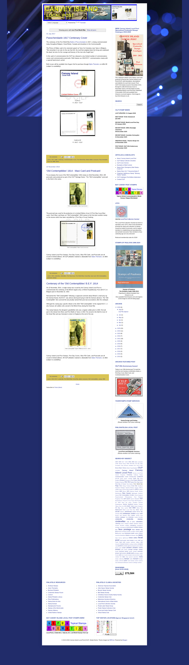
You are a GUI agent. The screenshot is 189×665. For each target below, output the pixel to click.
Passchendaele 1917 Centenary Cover (66, 37)
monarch (117, 544)
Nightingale (134, 493)
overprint (140, 544)
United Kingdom (138, 506)
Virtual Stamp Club (103, 612)
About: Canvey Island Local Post (126, 158)
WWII (134, 508)
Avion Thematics (53, 588)
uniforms (121, 560)
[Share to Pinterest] (73, 157)
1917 (52, 159)
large (116, 537)
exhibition (135, 527)
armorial (117, 513)
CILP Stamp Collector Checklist (126, 161)
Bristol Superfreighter (132, 468)
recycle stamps (128, 555)
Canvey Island (127, 470)
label (137, 535)
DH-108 (117, 478)
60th (133, 463)
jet (130, 535)
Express (122, 482)
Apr (120, 320)
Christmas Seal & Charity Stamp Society (110, 595)
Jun (120, 315)
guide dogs (121, 533)
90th (141, 463)
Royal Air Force (127, 500)
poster (126, 551)
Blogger (124, 640)
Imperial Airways (130, 487)
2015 (119, 354)
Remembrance (119, 500)
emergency (133, 525)
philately (117, 549)
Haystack (117, 487)
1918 (126, 461)
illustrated (122, 535)
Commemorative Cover (70, 159)
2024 (119, 331)
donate (117, 525)
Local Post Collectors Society (106, 604)
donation (122, 525)
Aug (120, 309)
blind (129, 515)
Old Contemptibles (101, 276)
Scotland (135, 502)
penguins (133, 545)
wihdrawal (120, 562)
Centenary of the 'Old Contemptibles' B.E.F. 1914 (72, 283)
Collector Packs (138, 474)
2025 (119, 328)
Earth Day (136, 478)
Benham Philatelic (53, 590)
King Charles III (130, 489)
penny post (118, 547)
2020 (119, 341)
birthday (125, 515)
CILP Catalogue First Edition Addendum (129, 177)
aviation (133, 513)
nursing (131, 544)
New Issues (126, 493)
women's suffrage (133, 562)
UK (125, 506)
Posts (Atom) (58, 387)
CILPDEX (117, 470)
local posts (123, 540)
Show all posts (91, 30)
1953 (133, 461)
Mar (120, 322)
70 (136, 463)
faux (116, 529)
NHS (128, 491)
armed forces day (137, 511)
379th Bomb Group (120, 463)
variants (141, 560)
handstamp (127, 533)
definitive (136, 523)
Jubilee (117, 489)
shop (127, 556)
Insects (136, 487)
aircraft (117, 511)
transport (135, 559)
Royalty (139, 500)
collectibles (63, 276)
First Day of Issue (120, 484)
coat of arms (131, 521)
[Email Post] (61, 157)
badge (137, 513)
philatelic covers (138, 547)
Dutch (121, 478)
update (125, 560)
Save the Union (126, 502)
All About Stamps (53, 586)
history (141, 533)
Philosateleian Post (130, 497)
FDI (129, 482)
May (120, 317)
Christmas (129, 474)
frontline (129, 531)
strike (131, 558)
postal (116, 551)
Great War (87, 276)
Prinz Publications (53, 599)
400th (128, 463)
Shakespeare (118, 504)
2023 (119, 333)
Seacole (140, 502)
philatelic (129, 547)
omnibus (135, 544)
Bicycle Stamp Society (104, 590)
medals (128, 542)
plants (125, 549)
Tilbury (117, 506)
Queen (128, 498)
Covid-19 (140, 476)
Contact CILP (121, 179)
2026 (119, 307)
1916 (120, 461)
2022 (119, 336)
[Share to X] (69, 157)
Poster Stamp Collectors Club (106, 608)
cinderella (57, 276)
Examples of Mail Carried (124, 165)
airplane (122, 511)
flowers (120, 531)
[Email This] (65, 157)
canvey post (139, 515)
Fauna (132, 482)
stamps (55, 277)
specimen (135, 556)
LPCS (136, 489)
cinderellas (120, 521)
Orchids (132, 495)
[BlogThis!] (67, 157)
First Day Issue (71, 276)
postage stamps (138, 549)
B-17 (135, 465)
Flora (120, 485)
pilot (122, 549)
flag (142, 529)
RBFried (111, 640)
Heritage (123, 487)
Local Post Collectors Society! (130, 219)
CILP (140, 467)
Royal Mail (134, 500)
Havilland (140, 485)
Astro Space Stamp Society (106, 588)
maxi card (93, 276)
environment (129, 527)
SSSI (119, 502)
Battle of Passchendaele (78, 42)
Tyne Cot (49, 161)
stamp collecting (119, 558)
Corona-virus (132, 476)
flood (116, 531)
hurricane (117, 535)
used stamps (131, 560)
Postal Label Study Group (105, 606)
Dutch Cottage (128, 478)
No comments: (54, 157)
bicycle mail (118, 515)
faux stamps (136, 529)
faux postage (124, 529)
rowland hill (118, 556)
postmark (140, 551)
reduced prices (136, 555)
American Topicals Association (107, 586)
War (142, 508)
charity (136, 517)
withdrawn (125, 562)
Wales (138, 508)
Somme (125, 504)
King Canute (122, 489)
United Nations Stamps (55, 612)
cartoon (117, 517)
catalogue (122, 517)
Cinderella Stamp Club (104, 597)
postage (130, 549)
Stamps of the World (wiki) (55, 608)
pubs (120, 555)
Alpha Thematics (94, 64)
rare (123, 555)
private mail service (120, 553)
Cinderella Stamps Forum (55, 592)
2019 (119, 344)
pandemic (120, 545)
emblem (127, 525)
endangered (123, 527)
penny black (139, 545)
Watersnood (118, 509)
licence (120, 537)
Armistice (131, 465)
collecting (117, 523)
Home (77, 384)
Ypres (57, 161)
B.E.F (56, 379)
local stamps (130, 540)
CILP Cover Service (123, 163)
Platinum (140, 497)
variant (136, 560)
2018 (119, 346)
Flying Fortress (127, 485)
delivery (141, 523)
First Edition (130, 484)
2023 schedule (139, 461)
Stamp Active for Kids (54, 601)
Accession (117, 465)
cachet (133, 515)
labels (80, 379)
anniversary (128, 511)
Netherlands (118, 493)
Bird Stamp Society (103, 592)
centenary (60, 159)
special (131, 556)
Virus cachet (124, 508)
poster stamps (133, 551)
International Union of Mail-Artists (108, 601)
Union (132, 506)
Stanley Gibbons (53, 610)
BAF (141, 465)
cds (127, 517)
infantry (128, 535)
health (132, 533)
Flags (117, 486)
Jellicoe (141, 487)
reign (141, 555)
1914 (52, 276)
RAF (141, 498)
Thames (141, 504)
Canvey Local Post (138, 473)
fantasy (141, 527)
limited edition (89, 159)
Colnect (50, 595)
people (124, 547)
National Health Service (136, 491)
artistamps (126, 513)
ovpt (116, 545)
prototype (136, 553)
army (121, 513)
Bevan (117, 468)
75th (138, 463)
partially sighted (127, 545)
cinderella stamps (134, 519)
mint (141, 542)
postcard (49, 277)
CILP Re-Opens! (123, 312)
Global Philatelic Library (55, 597)
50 (131, 463)
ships (123, 556)
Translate (83, 22)
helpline (137, 533)
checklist (140, 517)
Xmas (137, 509)
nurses (127, 544)
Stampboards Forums (54, 606)
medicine (133, 542)
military (137, 542)
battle (56, 159)
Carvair (117, 474)
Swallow (136, 504)
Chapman (122, 474)
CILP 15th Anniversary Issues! (126, 366)
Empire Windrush (138, 480)
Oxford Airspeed (138, 495)
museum (122, 544)
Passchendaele (103, 159)
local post (96, 159)
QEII (125, 498)
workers (140, 562)
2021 (119, 338)
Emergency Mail (129, 480)
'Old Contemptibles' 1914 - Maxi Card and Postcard (73, 170)
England (117, 482)
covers (131, 523)
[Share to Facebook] (71, 157)
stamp (100, 379)
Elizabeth (122, 480)
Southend (130, 504)
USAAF (128, 506)
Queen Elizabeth (135, 498)
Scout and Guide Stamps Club (107, 610)
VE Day (117, 508)
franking (124, 531)
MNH (120, 491)
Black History (122, 468)
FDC (126, 482)
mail (139, 540)
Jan (120, 325)
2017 (119, 349)
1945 (129, 461)
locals (135, 540)
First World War (81, 159)
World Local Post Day (129, 509)
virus (116, 562)
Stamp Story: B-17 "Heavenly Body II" (128, 171)
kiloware (133, 535)
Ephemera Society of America (106, 599)
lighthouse (125, 537)
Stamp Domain (52, 604)
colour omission (125, 523)
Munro (124, 491)
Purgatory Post (119, 498)
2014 (119, 356)
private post (130, 553)
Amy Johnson (124, 465)
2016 (119, 351)
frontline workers (135, 531)
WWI (54, 161)
